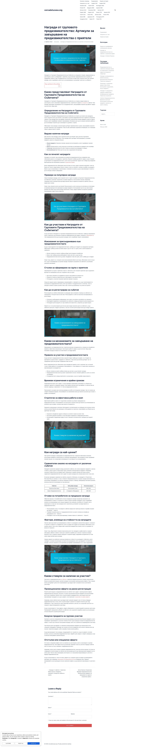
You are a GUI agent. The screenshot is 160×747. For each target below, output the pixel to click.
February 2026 (103, 126)
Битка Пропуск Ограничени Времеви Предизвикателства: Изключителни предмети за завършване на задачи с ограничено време (84, 673)
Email (50, 714)
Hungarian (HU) (83, 19)
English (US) (94, 3)
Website (73, 714)
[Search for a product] (115, 10)
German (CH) (83, 10)
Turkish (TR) (99, 12)
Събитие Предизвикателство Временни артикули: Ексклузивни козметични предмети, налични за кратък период (107, 101)
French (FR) (106, 14)
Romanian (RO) (92, 10)
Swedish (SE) (83, 5)
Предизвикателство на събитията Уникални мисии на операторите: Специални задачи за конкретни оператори (107, 70)
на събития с (64, 579)
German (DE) (98, 14)
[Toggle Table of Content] (58, 86)
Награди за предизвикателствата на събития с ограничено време (76, 41)
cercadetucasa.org (53, 10)
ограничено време (69, 162)
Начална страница (84, 1)
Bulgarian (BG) (90, 7)
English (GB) (83, 12)
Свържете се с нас (84, 3)
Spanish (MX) (99, 7)
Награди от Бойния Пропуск (107, 56)
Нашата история (104, 1)
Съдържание (94, 1)
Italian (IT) (92, 19)
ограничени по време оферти (82, 597)
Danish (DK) (91, 5)
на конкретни (84, 102)
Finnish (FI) (82, 7)
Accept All (33, 743)
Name (50, 707)
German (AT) (101, 10)
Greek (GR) (82, 16)
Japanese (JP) (90, 16)
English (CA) (91, 12)
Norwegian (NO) (100, 5)
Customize (8, 743)
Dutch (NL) (90, 14)
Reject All (20, 743)
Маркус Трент (49, 41)
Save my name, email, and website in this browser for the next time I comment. (68, 720)
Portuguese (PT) (100, 16)
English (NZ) (102, 3)
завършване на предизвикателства (66, 659)
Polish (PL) (99, 19)
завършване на (90, 235)
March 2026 (103, 124)
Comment (51, 696)
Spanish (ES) (107, 12)
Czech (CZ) (82, 14)
